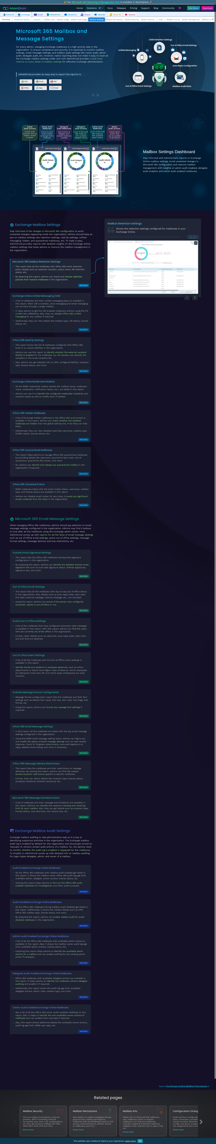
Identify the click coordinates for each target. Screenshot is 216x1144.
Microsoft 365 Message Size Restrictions (36, 797)
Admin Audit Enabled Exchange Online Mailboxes (40, 936)
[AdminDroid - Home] (14, 8)
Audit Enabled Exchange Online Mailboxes (36, 867)
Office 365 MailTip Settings (28, 340)
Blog (156, 8)
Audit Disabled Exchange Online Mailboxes (37, 902)
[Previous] (93, 95)
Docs (110, 8)
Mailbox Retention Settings (125, 223)
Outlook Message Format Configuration (35, 692)
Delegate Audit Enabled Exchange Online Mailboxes (42, 973)
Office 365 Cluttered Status (28, 484)
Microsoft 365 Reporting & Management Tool (95, 2)
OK (140, 1141)
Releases (121, 8)
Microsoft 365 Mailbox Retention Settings (36, 261)
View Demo (83, 285)
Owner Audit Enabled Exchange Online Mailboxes (40, 1007)
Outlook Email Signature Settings (31, 552)
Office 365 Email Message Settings (32, 726)
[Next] (98, 95)
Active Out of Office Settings (29, 621)
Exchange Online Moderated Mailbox (33, 381)
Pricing (133, 8)
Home (80, 8)
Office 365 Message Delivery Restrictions (36, 763)
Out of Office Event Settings (28, 655)
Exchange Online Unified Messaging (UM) (36, 295)
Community (168, 8)
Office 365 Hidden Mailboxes (29, 413)
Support (145, 8)
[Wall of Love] (179, 8)
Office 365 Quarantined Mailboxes (32, 450)
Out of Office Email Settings (28, 586)
